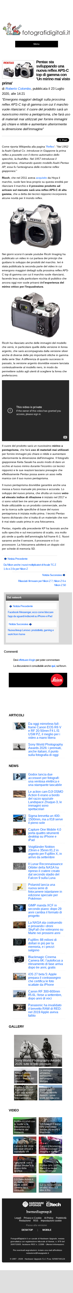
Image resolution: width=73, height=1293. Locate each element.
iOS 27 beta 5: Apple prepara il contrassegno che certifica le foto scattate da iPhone (44, 979)
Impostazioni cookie (51, 1220)
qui (53, 665)
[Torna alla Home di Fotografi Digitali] (36, 35)
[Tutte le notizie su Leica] (38, 686)
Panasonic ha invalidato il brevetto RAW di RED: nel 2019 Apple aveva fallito (45, 1010)
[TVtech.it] (53, 1207)
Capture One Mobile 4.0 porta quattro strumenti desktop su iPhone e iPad (44, 835)
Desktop (27, 1230)
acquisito (41, 177)
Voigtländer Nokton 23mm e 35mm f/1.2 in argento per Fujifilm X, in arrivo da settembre (45, 852)
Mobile (46, 1230)
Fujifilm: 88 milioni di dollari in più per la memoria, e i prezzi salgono (42, 945)
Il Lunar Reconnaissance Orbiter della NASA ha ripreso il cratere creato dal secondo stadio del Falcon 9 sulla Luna (45, 871)
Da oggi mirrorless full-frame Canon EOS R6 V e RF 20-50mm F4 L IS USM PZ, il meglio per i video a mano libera (44, 730)
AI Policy (48, 1218)
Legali (18, 1218)
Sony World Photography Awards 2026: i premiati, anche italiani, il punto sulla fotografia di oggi (45, 750)
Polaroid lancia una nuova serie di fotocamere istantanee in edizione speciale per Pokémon (45, 891)
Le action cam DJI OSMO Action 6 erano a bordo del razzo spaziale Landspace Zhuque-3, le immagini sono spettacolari (45, 800)
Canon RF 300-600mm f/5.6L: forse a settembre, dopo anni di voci (45, 995)
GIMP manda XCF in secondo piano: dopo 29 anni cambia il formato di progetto (45, 910)
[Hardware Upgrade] (33, 1207)
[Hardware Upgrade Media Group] (39, 1214)
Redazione (25, 1220)
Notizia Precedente (17, 558)
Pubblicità (61, 1218)
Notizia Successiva (52, 574)
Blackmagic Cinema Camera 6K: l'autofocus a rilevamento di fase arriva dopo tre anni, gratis (45, 962)
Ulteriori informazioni (55, 1244)
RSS (35, 1220)
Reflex (50, 146)
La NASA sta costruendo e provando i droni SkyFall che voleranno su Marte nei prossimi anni (45, 928)
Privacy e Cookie (33, 1218)
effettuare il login (26, 659)
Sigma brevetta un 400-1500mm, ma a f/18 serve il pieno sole (45, 819)
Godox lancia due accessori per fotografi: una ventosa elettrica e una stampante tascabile (45, 780)
